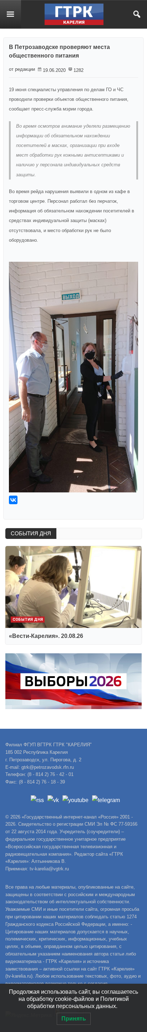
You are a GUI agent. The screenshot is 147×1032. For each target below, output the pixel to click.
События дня (27, 619)
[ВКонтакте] (13, 500)
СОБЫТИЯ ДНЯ (31, 533)
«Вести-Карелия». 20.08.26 (46, 636)
